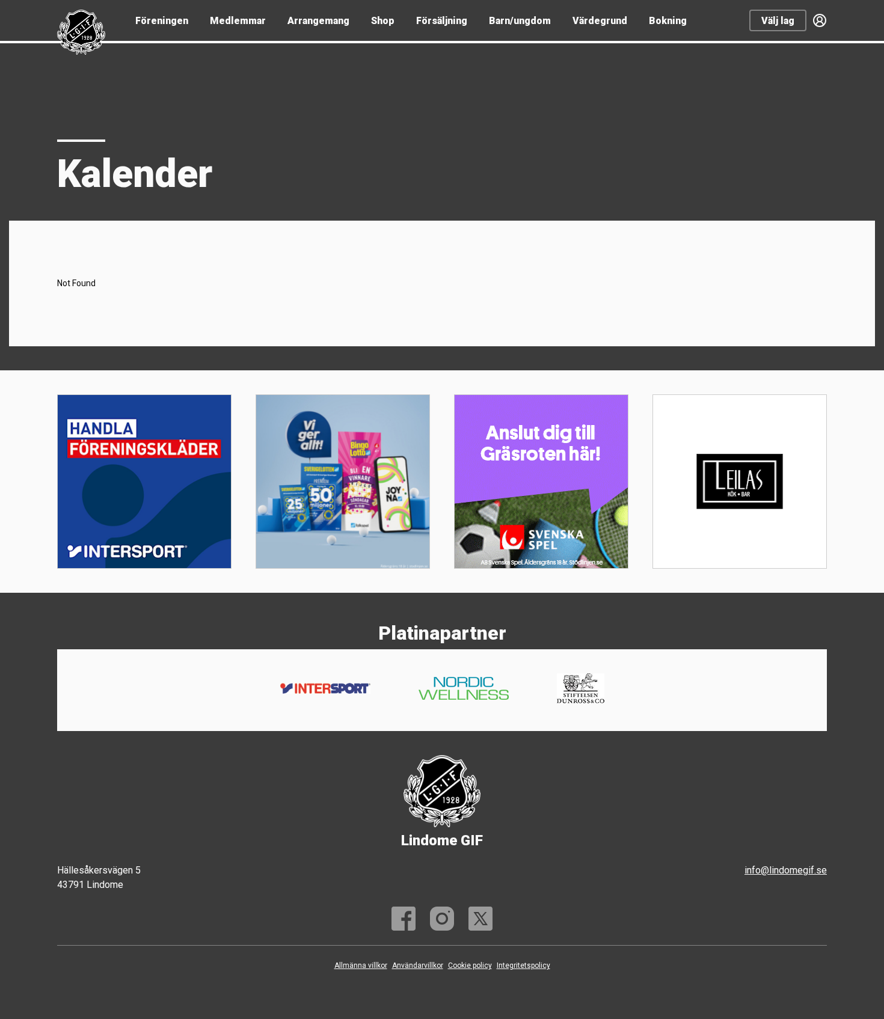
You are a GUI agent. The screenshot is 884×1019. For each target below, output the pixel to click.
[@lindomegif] (442, 919)
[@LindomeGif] (480, 919)
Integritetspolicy (523, 965)
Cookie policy (470, 965)
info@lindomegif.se (785, 870)
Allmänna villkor (360, 965)
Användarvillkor (417, 965)
